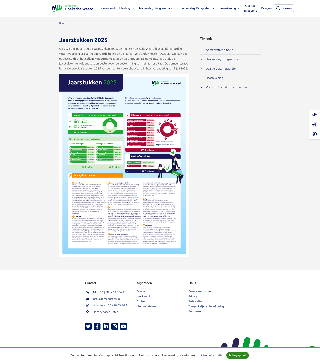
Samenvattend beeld (220, 49)
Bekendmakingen (199, 291)
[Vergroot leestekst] (314, 124)
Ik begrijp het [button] (237, 355)
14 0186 (98, 292)
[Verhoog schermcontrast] (314, 134)
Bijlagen (266, 8)
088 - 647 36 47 (116, 292)
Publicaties (195, 301)
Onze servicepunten (105, 311)
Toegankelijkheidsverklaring (206, 306)
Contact (142, 291)
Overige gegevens (250, 8)
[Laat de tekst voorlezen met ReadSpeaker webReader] (314, 115)
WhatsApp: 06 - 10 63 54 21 (111, 305)
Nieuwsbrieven (146, 306)
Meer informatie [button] (211, 355)
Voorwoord (107, 8)
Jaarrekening (227, 8)
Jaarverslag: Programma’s (155, 8)
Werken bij (143, 296)
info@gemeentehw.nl (107, 298)
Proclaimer (195, 311)
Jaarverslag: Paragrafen (195, 8)
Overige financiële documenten (226, 87)
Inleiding (124, 8)
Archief (141, 301)
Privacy (192, 296)
